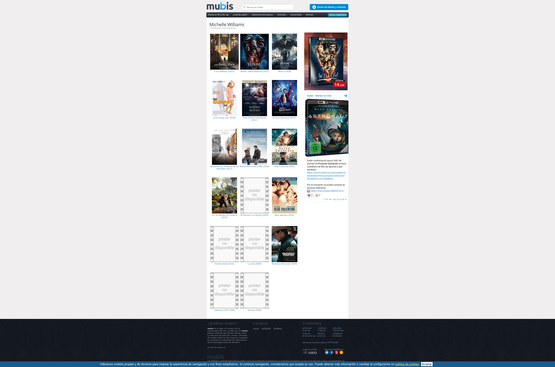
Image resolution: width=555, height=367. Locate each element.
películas (307, 329)
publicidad (266, 328)
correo (256, 328)
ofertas (321, 334)
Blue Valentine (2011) (284, 215)
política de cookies (407, 364)
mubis (220, 6)
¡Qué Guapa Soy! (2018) (224, 118)
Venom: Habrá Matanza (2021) (254, 71)
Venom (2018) (284, 71)
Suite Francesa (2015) (284, 166)
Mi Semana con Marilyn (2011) (254, 215)
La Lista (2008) (254, 264)
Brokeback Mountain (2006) (284, 264)
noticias (308, 334)
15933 (312, 353)
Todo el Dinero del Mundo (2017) (254, 119)
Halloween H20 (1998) (224, 310)
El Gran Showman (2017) (284, 118)
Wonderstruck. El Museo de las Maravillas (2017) (224, 167)
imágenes (338, 334)
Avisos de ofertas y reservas (331, 7)
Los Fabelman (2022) (224, 71)
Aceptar (427, 364)
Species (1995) (254, 310)
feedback (278, 328)
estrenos (322, 329)
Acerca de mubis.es (216, 347)
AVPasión (320, 342)
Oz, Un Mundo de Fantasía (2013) (224, 216)
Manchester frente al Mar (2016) (254, 166)
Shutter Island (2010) (224, 264)
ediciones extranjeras (262, 14)
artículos (339, 329)
